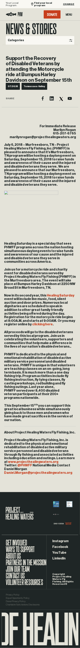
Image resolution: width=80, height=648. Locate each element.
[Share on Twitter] (60, 98)
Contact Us (15, 578)
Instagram (60, 541)
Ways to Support (20, 551)
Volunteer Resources (24, 584)
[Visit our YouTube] (69, 98)
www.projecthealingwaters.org (33, 462)
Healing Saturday (60, 295)
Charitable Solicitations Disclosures (23, 604)
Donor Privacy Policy (16, 601)
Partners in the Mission (26, 564)
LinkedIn (58, 558)
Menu (69, 14)
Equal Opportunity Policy (18, 598)
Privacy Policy (12, 594)
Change (68, 4)
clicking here (42, 324)
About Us (13, 558)
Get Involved (16, 545)
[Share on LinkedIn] (51, 98)
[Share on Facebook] (42, 98)
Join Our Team (18, 571)
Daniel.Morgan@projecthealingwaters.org (38, 472)
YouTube (59, 553)
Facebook (60, 547)
